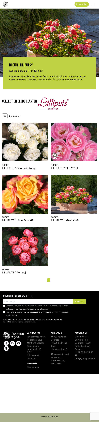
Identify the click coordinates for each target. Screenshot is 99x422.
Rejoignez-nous (34, 339)
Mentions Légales (35, 343)
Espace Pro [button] (81, 4)
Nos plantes (33, 367)
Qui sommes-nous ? (36, 336)
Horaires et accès (59, 349)
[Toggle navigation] (92, 4)
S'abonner (79, 301)
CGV (29, 352)
